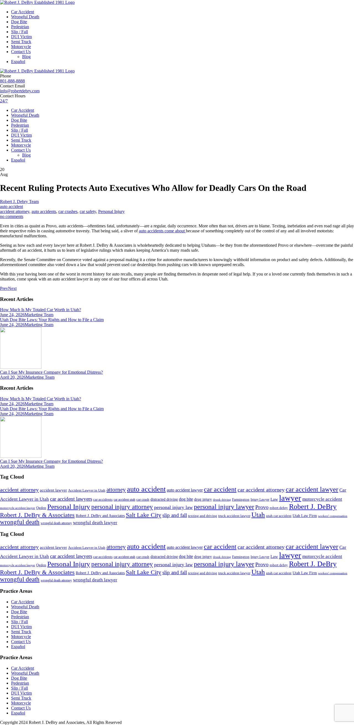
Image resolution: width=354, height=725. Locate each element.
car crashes (67, 211)
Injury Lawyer (260, 499)
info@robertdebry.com (20, 91)
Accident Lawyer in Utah (86, 490)
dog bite (186, 499)
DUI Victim (21, 36)
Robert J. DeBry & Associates (37, 514)
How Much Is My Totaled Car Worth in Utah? (40, 309)
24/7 (4, 100)
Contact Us (21, 51)
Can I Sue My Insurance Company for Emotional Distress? (51, 372)
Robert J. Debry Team (19, 201)
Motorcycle (21, 46)
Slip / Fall (19, 31)
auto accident (11, 206)
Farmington (240, 499)
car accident (220, 489)
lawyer (290, 497)
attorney (116, 489)
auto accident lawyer (185, 490)
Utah (258, 514)
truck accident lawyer (234, 516)
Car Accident (22, 11)
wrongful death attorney (56, 523)
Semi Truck (21, 41)
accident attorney (14, 211)
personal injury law (173, 507)
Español (18, 61)
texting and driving (202, 516)
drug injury (203, 499)
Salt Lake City (143, 515)
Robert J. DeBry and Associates (100, 516)
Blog (26, 56)
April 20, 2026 (13, 377)
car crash (142, 499)
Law (274, 499)
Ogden (41, 508)
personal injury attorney (122, 506)
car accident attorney (261, 490)
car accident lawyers (71, 499)
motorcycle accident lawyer (17, 508)
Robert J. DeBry (313, 507)
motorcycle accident (322, 499)
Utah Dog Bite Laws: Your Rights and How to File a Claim (52, 319)
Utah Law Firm (305, 516)
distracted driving (164, 499)
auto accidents (44, 211)
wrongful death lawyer (95, 522)
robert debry (279, 508)
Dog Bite (19, 21)
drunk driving (222, 499)
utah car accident (278, 516)
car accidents (103, 499)
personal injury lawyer (224, 506)
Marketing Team (39, 314)
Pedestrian (20, 26)
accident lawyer (53, 490)
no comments (11, 216)
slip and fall (174, 515)
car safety (88, 211)
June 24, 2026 (12, 314)
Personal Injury (111, 211)
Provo (262, 507)
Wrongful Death (25, 16)
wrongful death (20, 522)
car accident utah (124, 499)
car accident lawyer (312, 489)
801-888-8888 (12, 81)
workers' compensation (332, 516)
